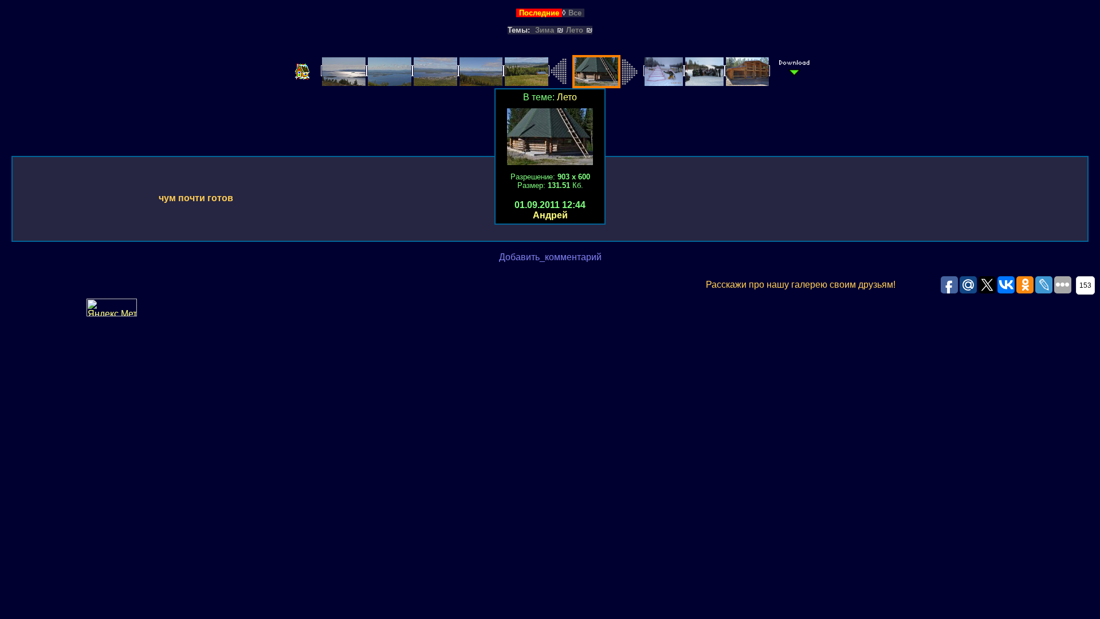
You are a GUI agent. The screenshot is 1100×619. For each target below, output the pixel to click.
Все (575, 13)
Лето (574, 30)
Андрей (550, 215)
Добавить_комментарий (550, 257)
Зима (544, 30)
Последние (539, 13)
